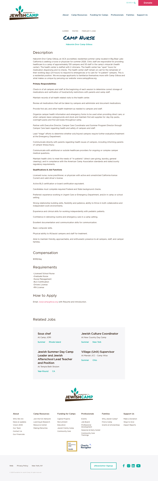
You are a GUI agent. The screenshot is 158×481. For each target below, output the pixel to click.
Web (11, 466)
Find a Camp (107, 422)
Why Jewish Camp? (110, 419)
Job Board (85, 422)
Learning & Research (41, 422)
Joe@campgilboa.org (48, 302)
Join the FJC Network (42, 419)
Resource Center (40, 425)
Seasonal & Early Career (90, 430)
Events (84, 419)
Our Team (17, 428)
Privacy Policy (22, 466)
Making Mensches (40, 428)
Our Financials (19, 434)
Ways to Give (129, 422)
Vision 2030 (18, 425)
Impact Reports (130, 425)
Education (61, 425)
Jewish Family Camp (65, 428)
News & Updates (19, 422)
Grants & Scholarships (111, 425)
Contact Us (17, 431)
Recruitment (62, 422)
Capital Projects (63, 419)
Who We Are (18, 419)
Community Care (64, 431)
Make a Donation (130, 419)
